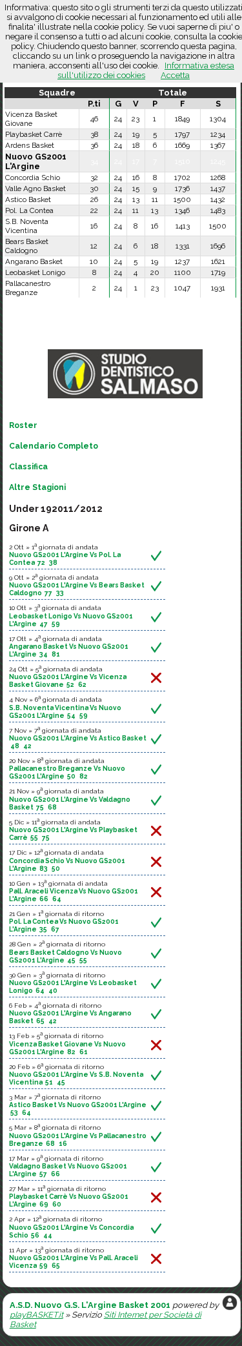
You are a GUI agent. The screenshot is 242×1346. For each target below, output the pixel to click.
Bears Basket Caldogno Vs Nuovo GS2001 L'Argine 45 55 (65, 956)
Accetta (175, 75)
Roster (23, 425)
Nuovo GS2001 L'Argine (35, 161)
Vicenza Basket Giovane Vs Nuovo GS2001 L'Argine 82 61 (67, 1047)
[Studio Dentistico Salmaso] (125, 398)
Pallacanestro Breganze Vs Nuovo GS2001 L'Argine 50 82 (67, 772)
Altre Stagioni (37, 487)
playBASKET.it (36, 1315)
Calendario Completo (53, 446)
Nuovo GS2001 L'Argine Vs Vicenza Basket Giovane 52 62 (67, 680)
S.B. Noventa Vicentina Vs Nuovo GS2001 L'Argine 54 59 (65, 711)
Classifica (28, 466)
